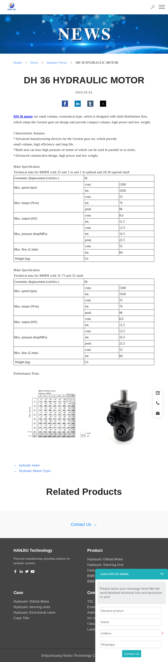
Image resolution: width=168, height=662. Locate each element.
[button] (65, 104)
